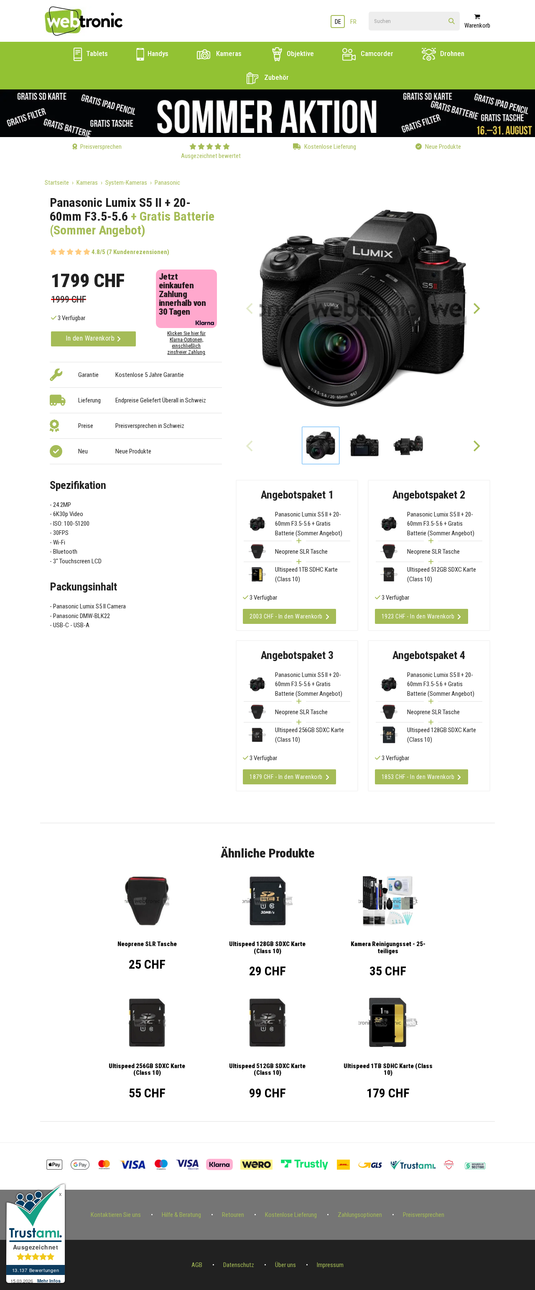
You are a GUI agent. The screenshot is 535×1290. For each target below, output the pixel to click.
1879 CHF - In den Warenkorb (286, 776)
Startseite (57, 182)
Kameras (228, 53)
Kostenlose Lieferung (291, 1215)
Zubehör (275, 77)
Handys (157, 53)
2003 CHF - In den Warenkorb (286, 616)
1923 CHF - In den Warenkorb (418, 616)
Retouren (233, 1215)
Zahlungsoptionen (360, 1215)
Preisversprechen (423, 1215)
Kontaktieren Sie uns (116, 1215)
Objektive (299, 53)
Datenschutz (238, 1265)
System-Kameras (126, 182)
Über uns (285, 1265)
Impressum (330, 1265)
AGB (196, 1265)
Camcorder (376, 53)
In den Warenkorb (91, 338)
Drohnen (451, 53)
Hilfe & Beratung (181, 1215)
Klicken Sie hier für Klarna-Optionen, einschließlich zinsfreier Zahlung (186, 343)
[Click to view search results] (451, 21)
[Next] (476, 308)
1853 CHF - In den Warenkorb (418, 776)
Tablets (96, 53)
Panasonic (167, 182)
